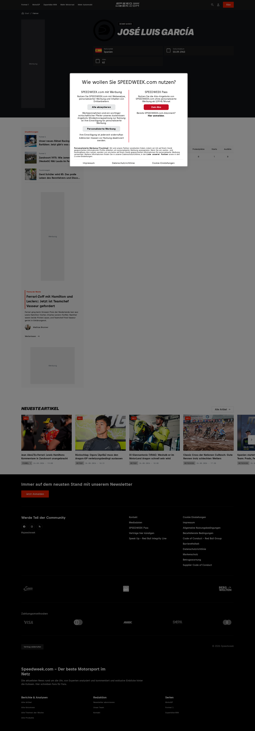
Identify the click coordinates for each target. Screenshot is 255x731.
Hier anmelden (156, 115)
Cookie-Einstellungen (163, 163)
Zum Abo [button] (156, 107)
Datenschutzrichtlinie (123, 163)
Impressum (89, 163)
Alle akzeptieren (101, 107)
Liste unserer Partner (157, 154)
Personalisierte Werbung (101, 129)
